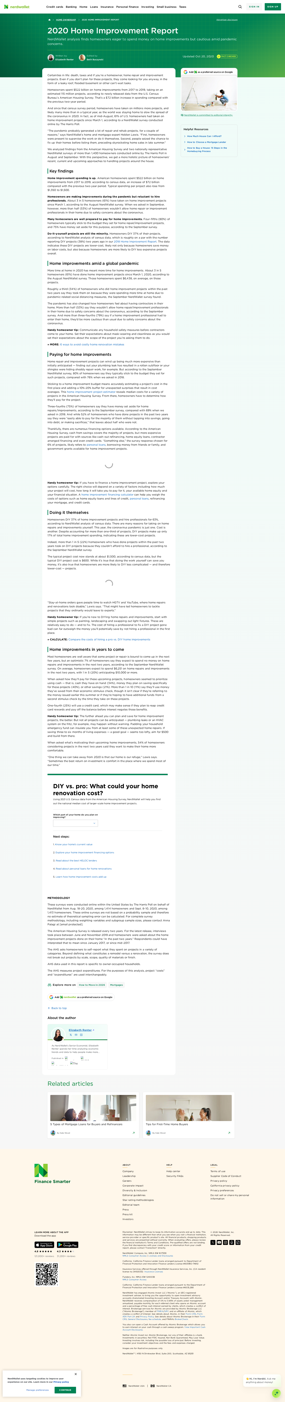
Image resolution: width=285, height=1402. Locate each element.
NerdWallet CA (164, 1386)
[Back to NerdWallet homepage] (49, 20)
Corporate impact (133, 1185)
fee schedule (155, 1319)
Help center (173, 1171)
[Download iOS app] (44, 1244)
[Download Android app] (67, 1244)
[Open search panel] (240, 7)
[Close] (280, 1375)
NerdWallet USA (136, 1386)
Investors (128, 1219)
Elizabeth (80, 1030)
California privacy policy (224, 1185)
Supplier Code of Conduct (225, 1176)
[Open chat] (276, 1393)
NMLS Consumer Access (135, 1255)
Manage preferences (37, 1390)
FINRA (160, 1311)
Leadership (129, 1176)
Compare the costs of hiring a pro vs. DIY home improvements (109, 639)
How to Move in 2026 (92, 985)
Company (128, 1171)
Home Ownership (66, 19)
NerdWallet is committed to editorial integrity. (208, 115)
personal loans (96, 444)
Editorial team (131, 1204)
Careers (127, 1181)
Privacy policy (218, 1181)
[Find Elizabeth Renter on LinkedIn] (81, 1035)
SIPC (166, 1311)
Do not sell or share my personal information (229, 1197)
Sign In (254, 6)
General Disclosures (137, 1319)
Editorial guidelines (134, 1195)
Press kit (128, 1214)
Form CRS (191, 1314)
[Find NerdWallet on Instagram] (225, 1242)
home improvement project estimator (91, 391)
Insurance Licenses (153, 1271)
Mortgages (116, 985)
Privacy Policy (147, 1316)
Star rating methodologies (138, 1200)
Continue (65, 1390)
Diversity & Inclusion (135, 1190)
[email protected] (71, 924)
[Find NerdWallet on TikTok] (238, 1242)
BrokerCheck (181, 1319)
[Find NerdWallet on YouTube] (219, 1242)
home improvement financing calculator (107, 494)
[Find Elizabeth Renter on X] (71, 1035)
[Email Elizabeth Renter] (76, 1035)
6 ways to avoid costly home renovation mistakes (92, 344)
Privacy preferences (222, 1190)
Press (126, 1209)
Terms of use (217, 1171)
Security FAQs (174, 1176)
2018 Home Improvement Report (135, 241)
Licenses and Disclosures (160, 1255)
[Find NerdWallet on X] (212, 1242)
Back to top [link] (59, 1008)
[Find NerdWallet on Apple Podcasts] (231, 1242)
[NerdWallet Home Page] (16, 6)
